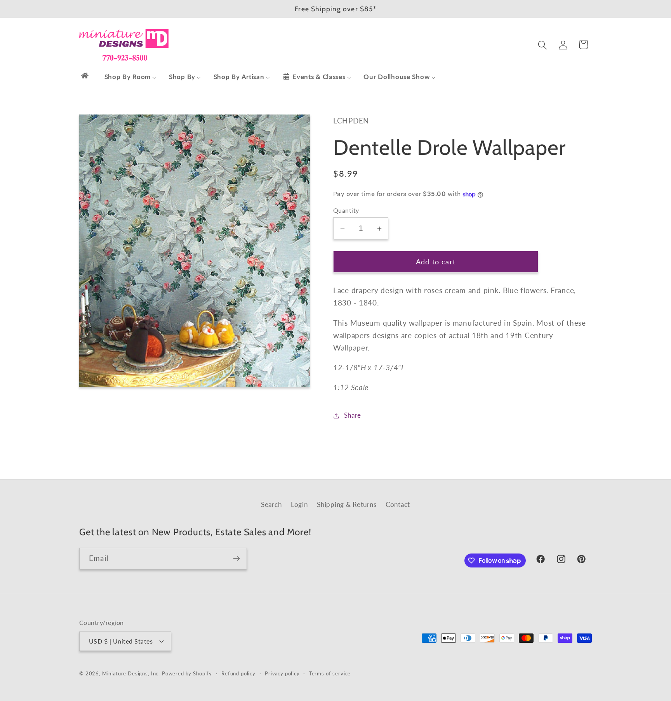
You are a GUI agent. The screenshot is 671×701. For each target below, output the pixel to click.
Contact (398, 504)
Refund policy (238, 673)
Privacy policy (282, 673)
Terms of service (330, 673)
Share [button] (352, 415)
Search (271, 504)
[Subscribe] (236, 558)
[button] (542, 45)
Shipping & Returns (346, 504)
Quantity (346, 210)
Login (299, 504)
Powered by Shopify (187, 673)
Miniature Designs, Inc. (131, 673)
